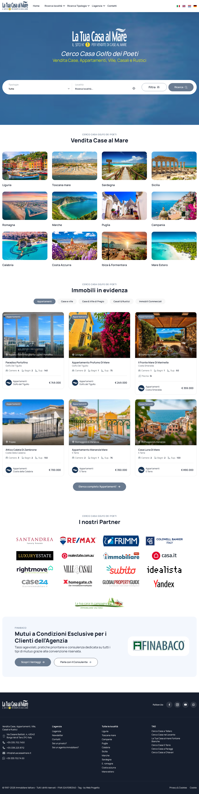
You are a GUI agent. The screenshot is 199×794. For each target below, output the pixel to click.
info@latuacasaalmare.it (19, 752)
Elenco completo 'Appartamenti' (98, 486)
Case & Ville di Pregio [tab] (93, 301)
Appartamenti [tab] (44, 301)
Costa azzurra (109, 767)
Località (79, 84)
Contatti (112, 5)
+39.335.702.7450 (16, 742)
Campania (107, 739)
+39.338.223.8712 (15, 747)
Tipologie (14, 84)
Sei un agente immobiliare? (65, 747)
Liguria (105, 731)
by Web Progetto (91, 787)
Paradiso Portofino (17, 364)
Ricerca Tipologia (77, 5)
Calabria (106, 747)
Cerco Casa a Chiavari (163, 752)
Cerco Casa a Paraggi (162, 748)
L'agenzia (97, 5)
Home (36, 5)
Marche (105, 755)
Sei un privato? (59, 743)
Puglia (105, 743)
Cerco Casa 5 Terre (161, 745)
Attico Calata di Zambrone (21, 451)
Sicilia (105, 751)
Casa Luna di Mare (149, 451)
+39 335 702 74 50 (15, 758)
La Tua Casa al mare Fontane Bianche (166, 740)
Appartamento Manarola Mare (90, 451)
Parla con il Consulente (74, 662)
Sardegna (106, 759)
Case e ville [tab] (67, 301)
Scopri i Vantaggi (31, 662)
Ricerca (178, 87)
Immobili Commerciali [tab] (150, 301)
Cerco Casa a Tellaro (162, 731)
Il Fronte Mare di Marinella (153, 364)
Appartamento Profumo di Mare (91, 364)
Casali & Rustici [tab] (121, 301)
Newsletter (57, 735)
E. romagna (107, 763)
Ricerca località (53, 5)
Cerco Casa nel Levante (163, 734)
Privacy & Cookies (178, 787)
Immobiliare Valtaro (25, 787)
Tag (79, 787)
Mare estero (108, 771)
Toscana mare (109, 735)
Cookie (193, 787)
